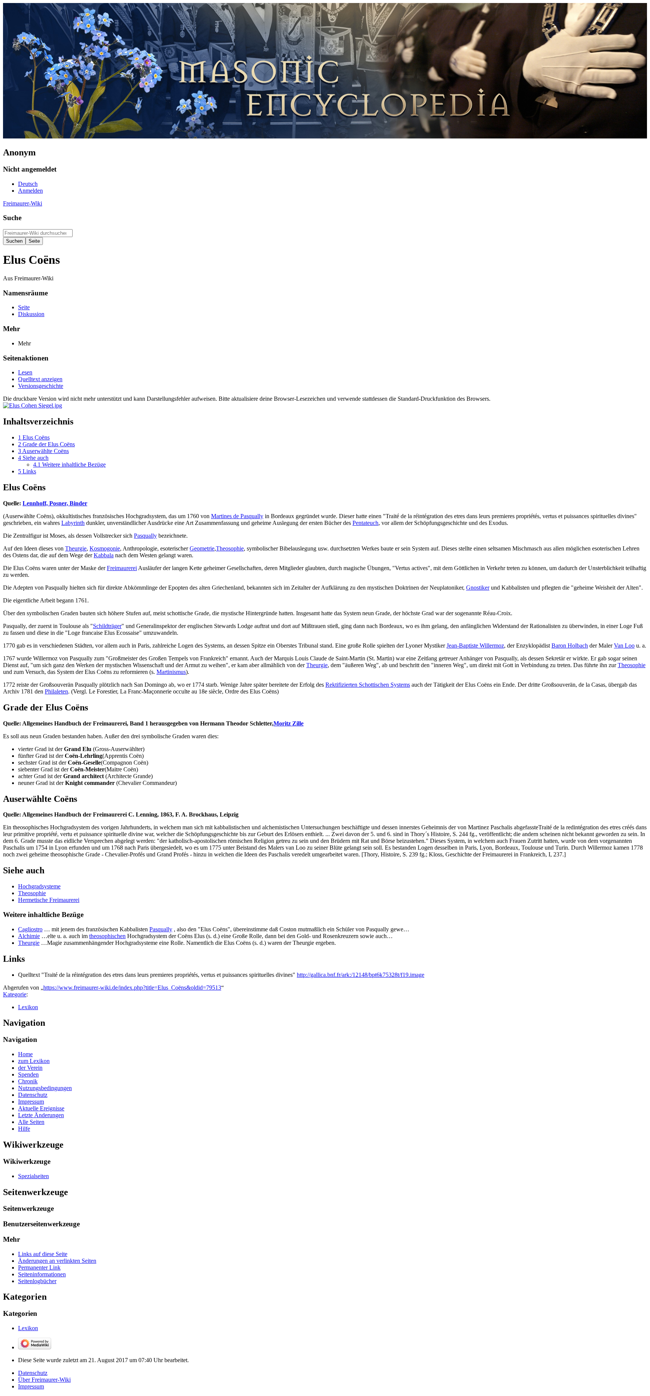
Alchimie (29, 936)
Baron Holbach (569, 645)
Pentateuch (365, 523)
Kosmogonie (105, 548)
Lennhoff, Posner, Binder (55, 503)
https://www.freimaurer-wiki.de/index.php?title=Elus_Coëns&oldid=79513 (132, 987)
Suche (12, 218)
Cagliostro (30, 929)
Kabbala (104, 555)
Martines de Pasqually (237, 516)
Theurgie (76, 548)
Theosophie (230, 548)
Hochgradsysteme (39, 886)
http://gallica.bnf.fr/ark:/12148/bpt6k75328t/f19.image (360, 975)
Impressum (31, 1386)
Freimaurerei (122, 568)
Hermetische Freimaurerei (48, 900)
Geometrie (202, 548)
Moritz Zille (288, 723)
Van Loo (624, 645)
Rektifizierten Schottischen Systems (367, 684)
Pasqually (145, 535)
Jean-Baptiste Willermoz (475, 645)
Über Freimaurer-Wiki (44, 1379)
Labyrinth (73, 523)
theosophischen (107, 936)
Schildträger (107, 626)
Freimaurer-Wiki (22, 203)
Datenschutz (32, 1373)
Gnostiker (477, 587)
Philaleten (56, 691)
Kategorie (14, 994)
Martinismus (171, 672)
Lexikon (28, 1007)
